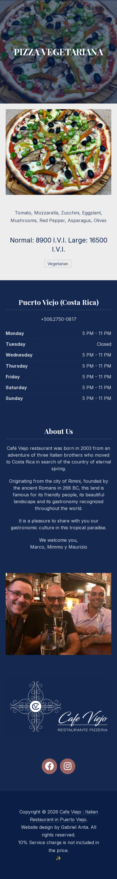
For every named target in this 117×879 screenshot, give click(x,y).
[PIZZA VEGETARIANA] (58, 152)
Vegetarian (57, 263)
